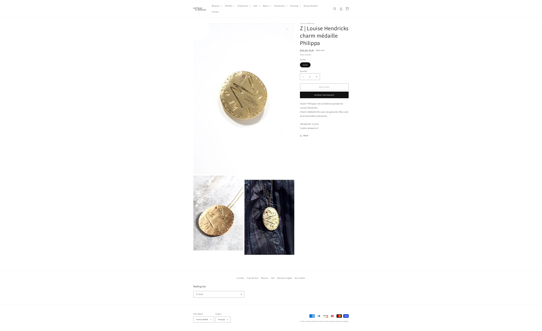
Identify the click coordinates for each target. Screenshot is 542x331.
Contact (240, 278)
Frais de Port (252, 278)
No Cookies (300, 278)
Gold (305, 65)
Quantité (303, 71)
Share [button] (305, 135)
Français (221, 319)
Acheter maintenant (324, 95)
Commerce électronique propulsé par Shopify (333, 321)
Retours (264, 278)
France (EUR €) (202, 319)
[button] (216, 6)
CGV (273, 278)
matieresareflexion (311, 321)
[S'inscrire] (241, 294)
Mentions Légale (284, 278)
